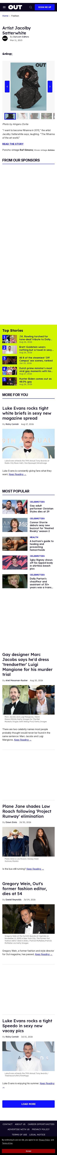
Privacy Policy (44, 1140)
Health (34, 537)
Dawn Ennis (11, 822)
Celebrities (37, 502)
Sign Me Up (44, 7)
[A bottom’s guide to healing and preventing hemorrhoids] (14, 543)
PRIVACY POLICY (41, 1129)
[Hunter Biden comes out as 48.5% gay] (9, 381)
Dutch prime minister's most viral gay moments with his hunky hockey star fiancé (35, 371)
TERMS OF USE (19, 1134)
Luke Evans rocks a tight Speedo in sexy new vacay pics (27, 1025)
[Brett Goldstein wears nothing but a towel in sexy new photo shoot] (9, 349)
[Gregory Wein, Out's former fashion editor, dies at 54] (28, 918)
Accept (28, 1151)
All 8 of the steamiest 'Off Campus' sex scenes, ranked (36, 359)
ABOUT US (20, 1124)
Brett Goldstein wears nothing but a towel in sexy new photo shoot (35, 349)
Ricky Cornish (12, 424)
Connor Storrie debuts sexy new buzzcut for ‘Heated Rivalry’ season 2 (42, 527)
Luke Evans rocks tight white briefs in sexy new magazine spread (26, 413)
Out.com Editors (21, 37)
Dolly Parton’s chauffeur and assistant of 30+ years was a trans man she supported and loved (41, 586)
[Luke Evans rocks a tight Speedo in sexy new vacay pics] (28, 1056)
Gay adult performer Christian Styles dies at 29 (41, 508)
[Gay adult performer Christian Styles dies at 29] (14, 506)
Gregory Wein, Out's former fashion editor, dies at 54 (24, 888)
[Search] (30, 7)
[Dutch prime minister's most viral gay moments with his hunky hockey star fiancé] (9, 370)
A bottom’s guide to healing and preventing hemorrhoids (42, 545)
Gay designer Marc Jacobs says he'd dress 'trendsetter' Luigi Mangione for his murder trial (27, 664)
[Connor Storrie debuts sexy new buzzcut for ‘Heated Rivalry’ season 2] (14, 524)
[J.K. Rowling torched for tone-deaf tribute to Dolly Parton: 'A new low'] (9, 338)
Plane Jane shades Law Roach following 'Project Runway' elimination (26, 811)
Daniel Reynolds (13, 899)
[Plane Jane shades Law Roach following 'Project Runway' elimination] (28, 841)
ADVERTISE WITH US (19, 1129)
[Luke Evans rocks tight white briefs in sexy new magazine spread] (28, 443)
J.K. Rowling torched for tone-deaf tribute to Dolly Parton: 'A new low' (35, 339)
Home (5, 16)
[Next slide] (50, 86)
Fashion (15, 16)
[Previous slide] (7, 86)
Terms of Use (7, 1143)
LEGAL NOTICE (37, 1134)
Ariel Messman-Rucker (17, 680)
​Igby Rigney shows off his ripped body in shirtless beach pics (41, 564)
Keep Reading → (17, 474)
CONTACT (8, 1124)
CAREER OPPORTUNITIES (41, 1124)
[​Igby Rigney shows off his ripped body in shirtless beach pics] (14, 562)
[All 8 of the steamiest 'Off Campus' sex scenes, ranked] (9, 360)
